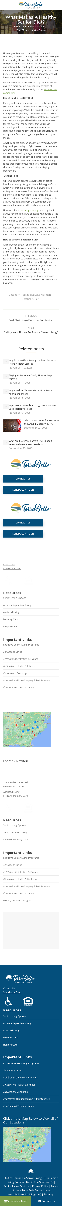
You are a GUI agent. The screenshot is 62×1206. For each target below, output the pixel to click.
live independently (29, 210)
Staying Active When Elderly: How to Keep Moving (30, 377)
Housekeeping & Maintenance (26, 680)
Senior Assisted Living (15, 832)
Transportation (18, 687)
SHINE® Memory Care (15, 839)
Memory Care (10, 619)
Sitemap (48, 1194)
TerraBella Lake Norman (36, 294)
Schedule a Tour (12, 568)
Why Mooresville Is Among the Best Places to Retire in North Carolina (32, 362)
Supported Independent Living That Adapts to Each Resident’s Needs (32, 407)
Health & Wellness (20, 879)
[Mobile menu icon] (5, 5)
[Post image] (6, 361)
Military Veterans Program (17, 900)
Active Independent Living (17, 604)
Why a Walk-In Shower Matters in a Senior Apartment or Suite (30, 392)
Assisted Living (11, 612)
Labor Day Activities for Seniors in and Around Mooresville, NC (41, 422)
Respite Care (10, 626)
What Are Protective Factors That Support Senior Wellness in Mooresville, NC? (30, 442)
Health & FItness (19, 666)
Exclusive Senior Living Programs (21, 644)
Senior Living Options (14, 597)
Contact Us (9, 564)
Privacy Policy (40, 1186)
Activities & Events (20, 658)
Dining (12, 651)
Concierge (15, 673)
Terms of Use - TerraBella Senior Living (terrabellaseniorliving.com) (33, 1190)
